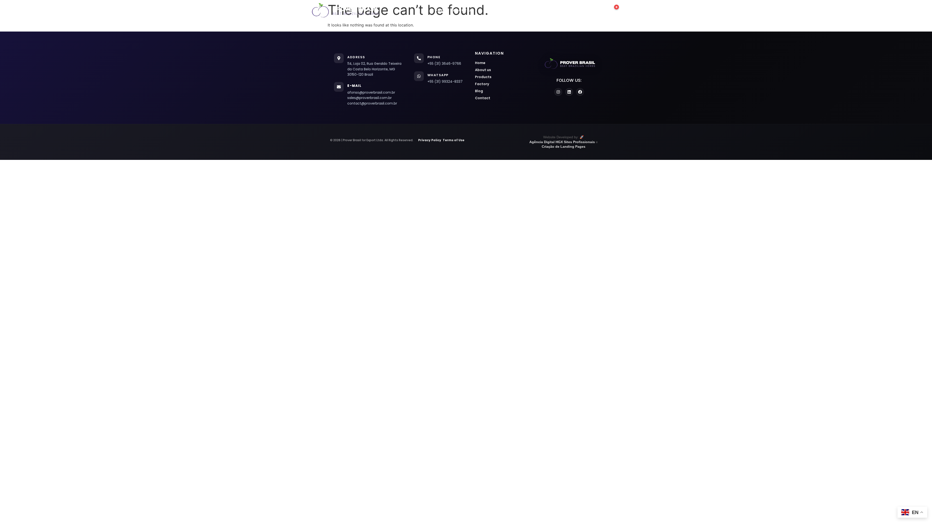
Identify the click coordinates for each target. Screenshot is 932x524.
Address (356, 57)
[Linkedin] (569, 92)
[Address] (339, 58)
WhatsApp (438, 75)
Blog (550, 10)
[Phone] (419, 58)
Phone (434, 57)
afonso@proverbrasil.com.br (371, 92)
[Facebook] (580, 92)
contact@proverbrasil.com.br (372, 103)
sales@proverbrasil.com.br (369, 97)
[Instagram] (558, 92)
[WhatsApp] (419, 76)
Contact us (579, 10)
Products (495, 10)
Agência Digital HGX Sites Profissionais (562, 142)
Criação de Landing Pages (563, 146)
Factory (525, 10)
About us (463, 10)
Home (437, 10)
